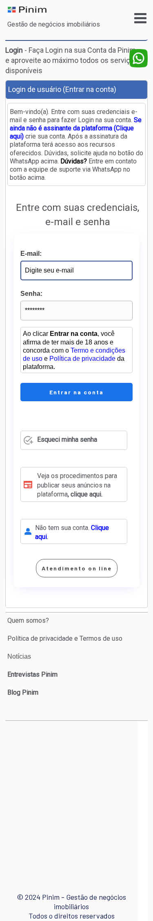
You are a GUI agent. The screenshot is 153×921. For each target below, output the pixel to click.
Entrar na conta (76, 392)
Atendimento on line (77, 568)
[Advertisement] (76, 799)
